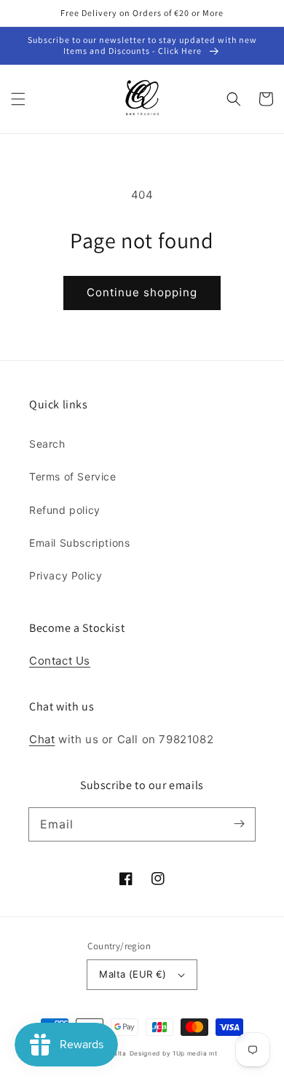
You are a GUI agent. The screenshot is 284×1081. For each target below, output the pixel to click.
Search (47, 443)
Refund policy (64, 510)
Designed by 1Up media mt (174, 1053)
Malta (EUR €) (132, 974)
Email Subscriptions (79, 542)
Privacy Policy (65, 575)
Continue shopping (142, 292)
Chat (42, 739)
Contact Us (59, 661)
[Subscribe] (239, 824)
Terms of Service (73, 476)
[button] (18, 99)
